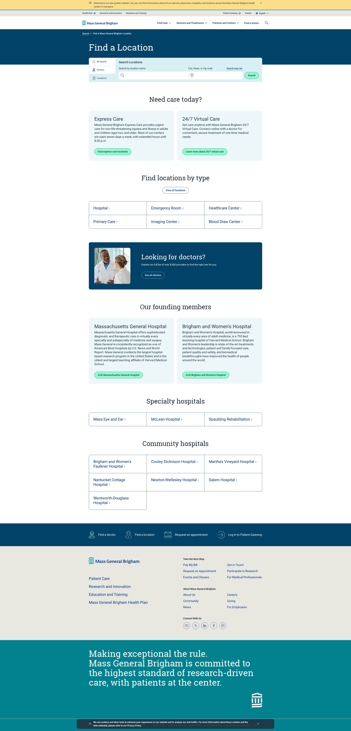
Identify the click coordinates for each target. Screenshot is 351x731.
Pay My (190, 565)
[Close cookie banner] (258, 724)
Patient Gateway (230, 13)
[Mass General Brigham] (100, 22)
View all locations (175, 190)
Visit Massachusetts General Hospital (118, 375)
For (237, 607)
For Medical (244, 577)
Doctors (100, 69)
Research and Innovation (111, 13)
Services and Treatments (190, 23)
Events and (196, 577)
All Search (101, 61)
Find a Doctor (251, 23)
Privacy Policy (134, 725)
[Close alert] (260, 3)
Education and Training (136, 13)
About (189, 594)
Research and (110, 586)
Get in (235, 565)
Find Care (162, 23)
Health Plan (87, 13)
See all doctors (153, 275)
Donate (248, 13)
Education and (108, 594)
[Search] (266, 23)
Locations (101, 78)
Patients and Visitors (224, 23)
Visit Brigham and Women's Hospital (206, 375)
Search (85, 33)
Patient (99, 578)
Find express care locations (113, 151)
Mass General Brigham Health (118, 602)
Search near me (234, 68)
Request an (199, 571)
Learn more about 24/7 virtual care (205, 151)
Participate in (242, 571)
